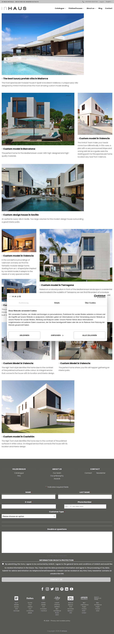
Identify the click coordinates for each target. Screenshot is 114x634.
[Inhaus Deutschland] (14, 8)
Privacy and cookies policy (60, 621)
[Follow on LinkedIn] (66, 589)
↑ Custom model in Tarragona (57, 285)
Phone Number (85, 502)
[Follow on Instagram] (47, 589)
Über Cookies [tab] (90, 303)
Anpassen (56, 335)
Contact (108, 8)
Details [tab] (57, 303)
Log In (102, 2)
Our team (57, 473)
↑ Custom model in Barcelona (18, 148)
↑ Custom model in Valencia (94, 138)
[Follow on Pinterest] (61, 589)
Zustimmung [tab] (24, 303)
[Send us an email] (57, 589)
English (108, 2)
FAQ (19, 475)
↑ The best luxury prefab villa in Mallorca (25, 78)
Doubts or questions (57, 529)
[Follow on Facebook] (42, 589)
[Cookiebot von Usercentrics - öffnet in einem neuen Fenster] (95, 296)
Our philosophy (57, 475)
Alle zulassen (89, 335)
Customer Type (57, 511)
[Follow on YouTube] (71, 589)
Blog (100, 8)
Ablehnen (24, 335)
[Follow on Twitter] (52, 589)
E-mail (29, 502)
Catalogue (19, 473)
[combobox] (68, 507)
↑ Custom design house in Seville (20, 214)
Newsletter (100, 473)
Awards (57, 478)
